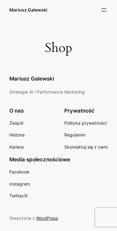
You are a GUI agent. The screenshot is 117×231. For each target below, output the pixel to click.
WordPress (47, 218)
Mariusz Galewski (28, 9)
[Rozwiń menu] (104, 10)
